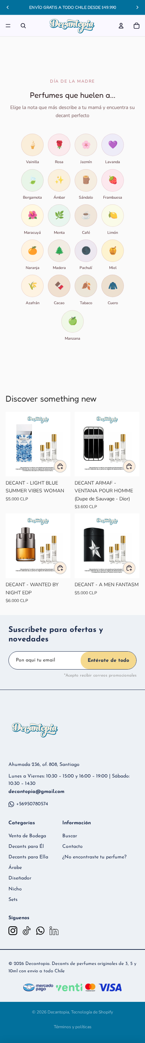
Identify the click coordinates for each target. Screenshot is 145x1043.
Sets (13, 899)
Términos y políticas (73, 1027)
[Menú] (8, 26)
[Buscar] (23, 25)
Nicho (15, 889)
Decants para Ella (28, 857)
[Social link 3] (40, 930)
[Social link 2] (26, 930)
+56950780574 (32, 804)
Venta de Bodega (27, 836)
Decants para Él (26, 846)
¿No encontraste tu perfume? (94, 857)
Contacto (72, 846)
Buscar (69, 836)
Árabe (15, 867)
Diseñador (19, 878)
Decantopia (58, 1012)
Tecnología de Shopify (92, 1012)
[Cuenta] (121, 25)
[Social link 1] (12, 930)
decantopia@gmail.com (36, 791)
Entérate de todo (108, 660)
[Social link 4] (54, 930)
